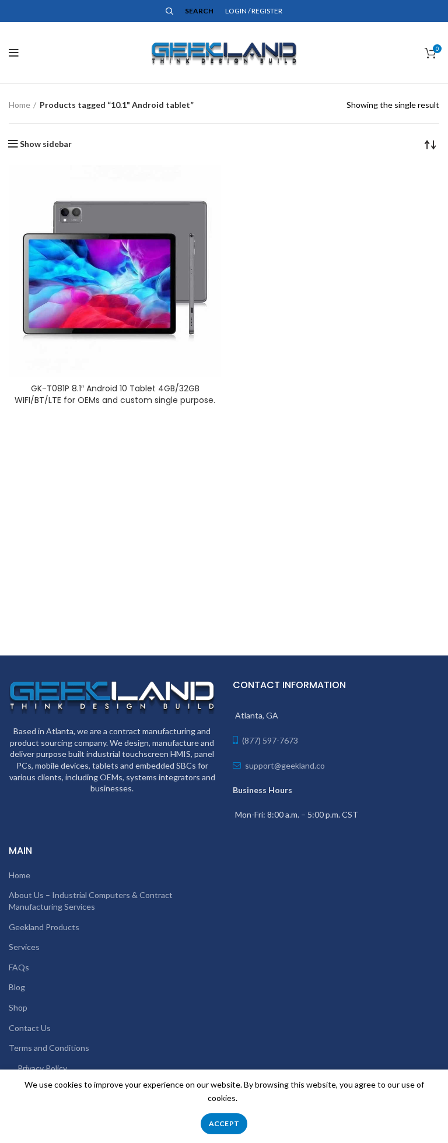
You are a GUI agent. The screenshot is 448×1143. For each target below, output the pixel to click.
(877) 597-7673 (270, 740)
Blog (17, 987)
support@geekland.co (284, 765)
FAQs (19, 967)
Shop (18, 1007)
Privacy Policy (42, 1068)
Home (19, 105)
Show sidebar (46, 144)
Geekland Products (44, 927)
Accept (224, 1123)
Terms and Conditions (49, 1048)
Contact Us (30, 1028)
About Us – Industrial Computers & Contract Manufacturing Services (91, 900)
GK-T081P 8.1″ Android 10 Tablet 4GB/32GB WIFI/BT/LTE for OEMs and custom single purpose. (115, 394)
